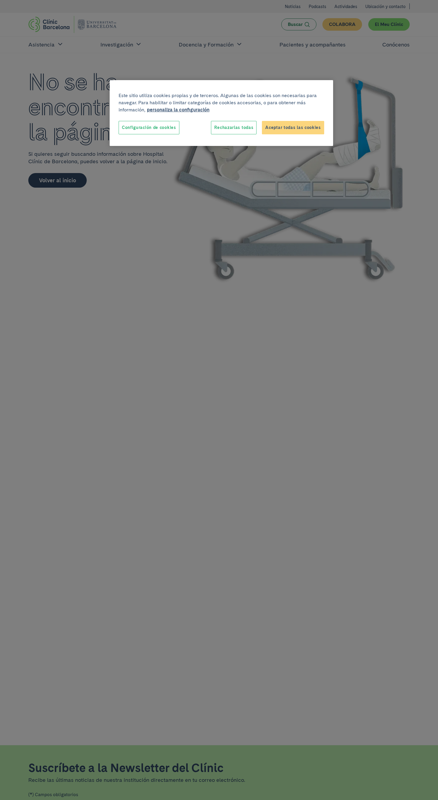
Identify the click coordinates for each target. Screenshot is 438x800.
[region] (221, 113)
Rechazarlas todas (233, 127)
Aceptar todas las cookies (293, 127)
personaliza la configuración (178, 110)
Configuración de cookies (149, 127)
